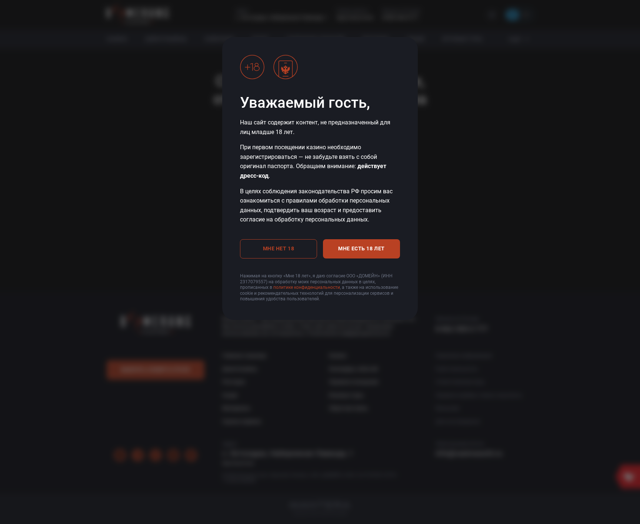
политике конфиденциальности (306, 287)
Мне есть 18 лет (361, 248)
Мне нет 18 (278, 248)
